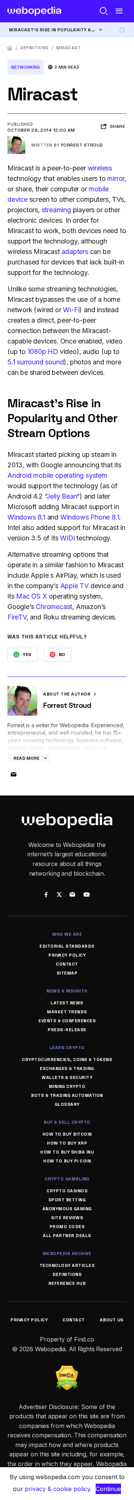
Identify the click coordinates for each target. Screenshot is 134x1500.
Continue (108, 1489)
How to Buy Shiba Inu (67, 1152)
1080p (37, 351)
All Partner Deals (67, 1236)
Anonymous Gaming (67, 1209)
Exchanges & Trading (67, 1068)
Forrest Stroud (82, 145)
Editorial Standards (67, 946)
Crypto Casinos (67, 1191)
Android (19, 475)
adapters (74, 251)
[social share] (45, 895)
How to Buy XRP (67, 1143)
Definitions (34, 47)
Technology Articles (67, 1265)
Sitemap (67, 973)
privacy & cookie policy (57, 1489)
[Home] (10, 47)
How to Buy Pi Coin (67, 1161)
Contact (67, 964)
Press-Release (67, 1030)
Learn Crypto (67, 1048)
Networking (25, 67)
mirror (115, 178)
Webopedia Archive (67, 1253)
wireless (100, 168)
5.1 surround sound (35, 362)
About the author (67, 694)
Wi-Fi (71, 310)
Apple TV (74, 586)
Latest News (67, 1003)
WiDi (67, 538)
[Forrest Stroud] (16, 139)
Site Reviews (67, 1218)
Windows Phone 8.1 (89, 517)
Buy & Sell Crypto (67, 1122)
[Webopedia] (34, 11)
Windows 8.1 (26, 517)
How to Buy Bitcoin (67, 1134)
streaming (56, 210)
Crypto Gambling (67, 1179)
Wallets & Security (67, 1077)
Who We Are (67, 934)
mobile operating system (70, 475)
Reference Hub (67, 1283)
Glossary (67, 1104)
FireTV (16, 617)
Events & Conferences (67, 1021)
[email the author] (13, 775)
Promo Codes (67, 1227)
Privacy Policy (67, 955)
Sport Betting (67, 1200)
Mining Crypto (67, 1086)
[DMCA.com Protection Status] (67, 1370)
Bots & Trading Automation (67, 1095)
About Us (112, 1320)
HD (53, 351)
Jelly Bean (61, 496)
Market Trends (67, 1012)
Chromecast (54, 607)
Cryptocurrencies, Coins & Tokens (67, 1060)
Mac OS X (31, 596)
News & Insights (67, 991)
